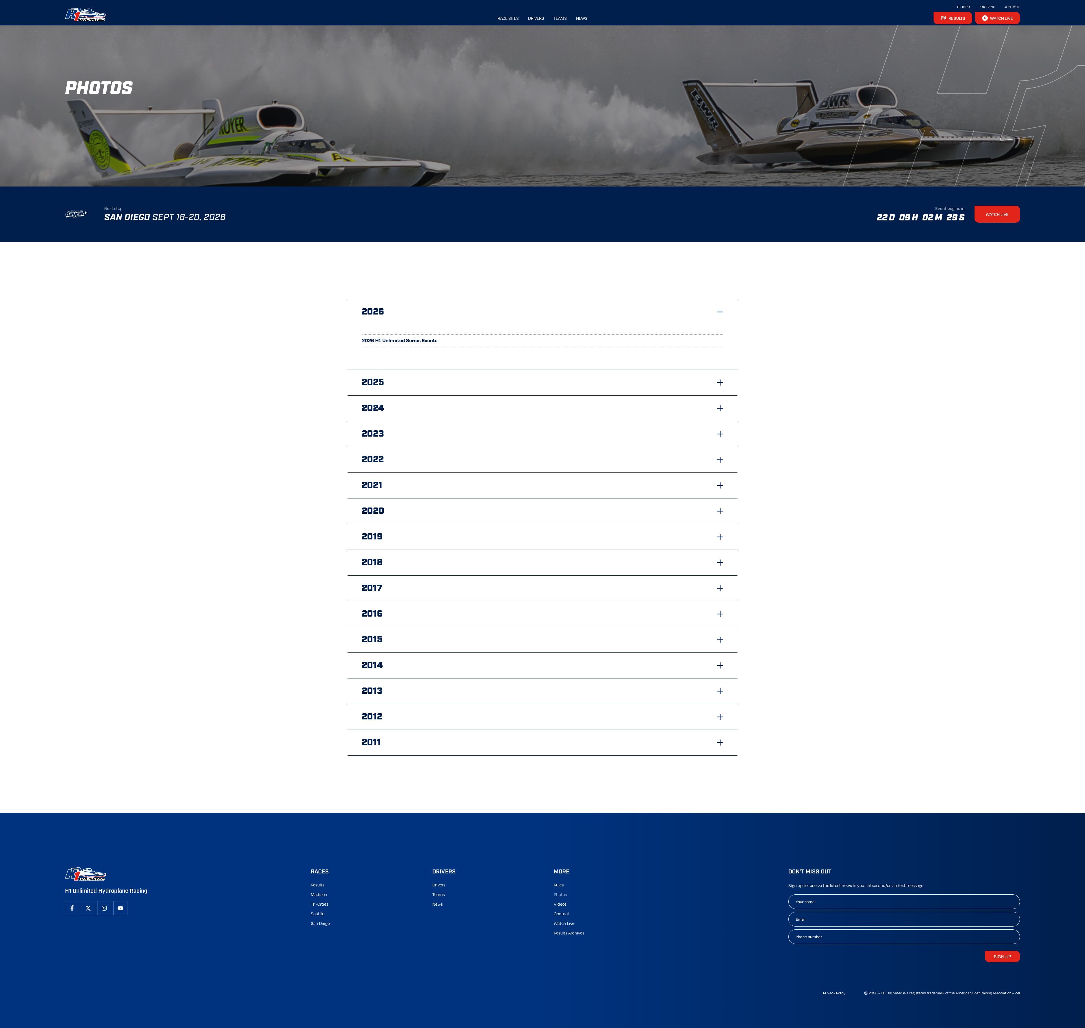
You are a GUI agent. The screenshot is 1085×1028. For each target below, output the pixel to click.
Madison (319, 894)
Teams (438, 894)
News (437, 903)
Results (317, 884)
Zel (1017, 993)
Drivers (438, 884)
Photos (560, 894)
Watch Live (564, 923)
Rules (559, 884)
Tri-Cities (319, 903)
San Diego (320, 923)
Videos (560, 903)
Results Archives (569, 932)
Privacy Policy (834, 993)
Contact (1012, 7)
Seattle (317, 913)
